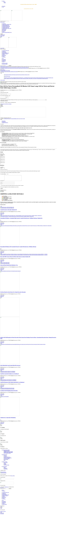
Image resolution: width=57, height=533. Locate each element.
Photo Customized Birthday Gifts (6, 32)
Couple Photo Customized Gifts (6, 24)
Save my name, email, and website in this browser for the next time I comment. (12, 185)
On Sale (3, 31)
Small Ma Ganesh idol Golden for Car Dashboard (9, 373)
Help (3, 487)
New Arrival (4, 30)
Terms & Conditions (7, 458)
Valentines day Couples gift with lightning (8, 417)
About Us (5, 455)
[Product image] (17, 216)
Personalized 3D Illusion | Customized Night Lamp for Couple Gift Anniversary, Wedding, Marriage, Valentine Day (21, 218)
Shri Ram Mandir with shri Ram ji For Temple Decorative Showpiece (13, 292)
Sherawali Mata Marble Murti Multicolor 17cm (9, 265)
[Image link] (7, 479)
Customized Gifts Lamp (5, 27)
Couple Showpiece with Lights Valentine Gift (8, 209)
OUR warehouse (4, 466)
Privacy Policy (6, 459)
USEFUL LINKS (4, 461)
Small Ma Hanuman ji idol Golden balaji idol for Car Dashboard (12, 382)
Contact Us (5, 456)
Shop (3, 66)
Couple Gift (3, 23)
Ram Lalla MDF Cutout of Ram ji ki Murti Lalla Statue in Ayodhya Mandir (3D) (15, 256)
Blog (4, 460)
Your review (2, 180)
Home (1, 66)
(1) (0, 220)
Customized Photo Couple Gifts (6, 28)
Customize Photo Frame (5, 25)
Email (1, 183)
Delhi (4, 467)
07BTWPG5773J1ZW (8, 451)
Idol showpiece (4, 29)
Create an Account (3, 511)
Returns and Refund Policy (8, 457)
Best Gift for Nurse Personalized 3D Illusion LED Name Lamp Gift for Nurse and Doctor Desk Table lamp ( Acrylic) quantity (19, 99)
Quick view (2, 252)
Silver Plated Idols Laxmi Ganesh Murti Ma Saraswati (10, 365)
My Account (5, 462)
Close (1, 506)
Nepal (5, 2)
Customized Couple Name (6, 26)
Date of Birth (2, 95)
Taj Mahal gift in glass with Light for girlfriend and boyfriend (9, 71)
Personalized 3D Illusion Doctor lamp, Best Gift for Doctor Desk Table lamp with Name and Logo (14, 68)
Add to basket (2, 100)
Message (3, 98)
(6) (0, 249)
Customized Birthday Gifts (14, 118)
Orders (5, 463)
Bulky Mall (6, 450)
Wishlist (5, 464)
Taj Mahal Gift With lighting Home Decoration (9, 390)
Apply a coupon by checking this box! (8, 102)
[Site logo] (5, 20)
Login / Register (4, 504)
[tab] (29, 121)
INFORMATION (4, 454)
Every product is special (7, 453)
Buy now (6, 100)
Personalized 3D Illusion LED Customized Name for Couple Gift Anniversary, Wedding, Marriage (18, 246)
